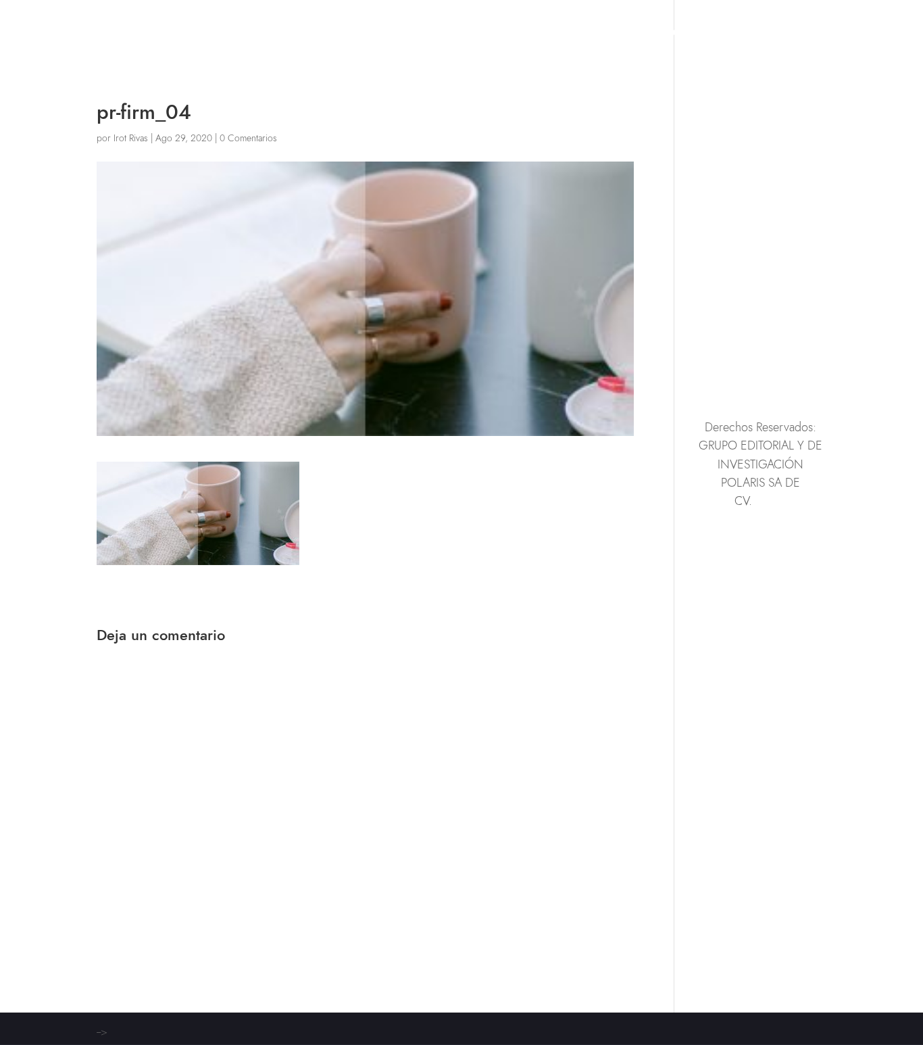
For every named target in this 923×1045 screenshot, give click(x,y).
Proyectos (657, 34)
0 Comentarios (248, 138)
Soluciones (579, 34)
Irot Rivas (131, 138)
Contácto (800, 34)
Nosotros (730, 34)
